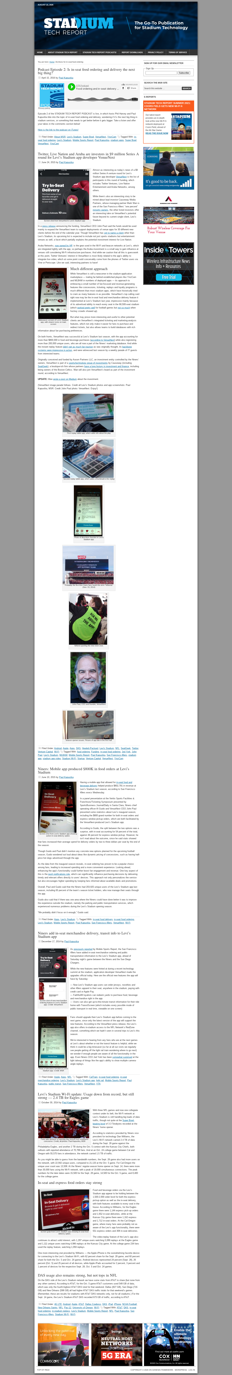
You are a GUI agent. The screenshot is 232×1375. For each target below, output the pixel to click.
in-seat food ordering (110, 751)
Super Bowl (88, 137)
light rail (100, 1080)
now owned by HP (63, 245)
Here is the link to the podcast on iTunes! (58, 130)
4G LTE (58, 1304)
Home (40, 52)
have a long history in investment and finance (106, 366)
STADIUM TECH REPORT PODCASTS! (100, 52)
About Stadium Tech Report (62, 52)
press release (49, 226)
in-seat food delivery (103, 919)
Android (58, 748)
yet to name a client (114, 233)
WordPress (181, 1370)
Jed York (126, 751)
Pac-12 (67, 1307)
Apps (72, 748)
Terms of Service (178, 52)
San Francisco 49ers (117, 755)
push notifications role (59, 874)
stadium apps (117, 140)
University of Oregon (83, 1307)
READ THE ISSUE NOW (157, 133)
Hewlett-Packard (90, 748)
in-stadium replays (61, 1311)
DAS (78, 748)
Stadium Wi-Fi (69, 758)
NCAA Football (129, 1304)
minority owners (100, 210)
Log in (192, 1370)
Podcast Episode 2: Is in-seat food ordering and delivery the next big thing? (86, 71)
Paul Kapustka (66, 78)
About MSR (60, 137)
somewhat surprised (122, 1057)
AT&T (81, 1304)
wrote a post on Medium (65, 379)
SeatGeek (43, 366)
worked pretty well (86, 307)
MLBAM (63, 755)
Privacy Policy (155, 52)
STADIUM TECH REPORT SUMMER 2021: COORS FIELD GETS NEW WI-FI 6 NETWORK (167, 106)
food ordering (83, 751)
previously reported (83, 949)
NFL (117, 748)
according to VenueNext (102, 340)
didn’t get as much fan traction (78, 347)
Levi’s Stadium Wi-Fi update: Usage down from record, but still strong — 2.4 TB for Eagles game (86, 1096)
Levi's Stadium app (85, 1080)
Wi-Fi (56, 751)
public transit (55, 1084)
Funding (95, 751)
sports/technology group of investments (88, 363)
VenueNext (100, 137)
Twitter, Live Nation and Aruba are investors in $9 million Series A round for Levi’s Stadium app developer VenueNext (88, 155)
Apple (65, 748)
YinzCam (111, 137)
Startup (81, 758)
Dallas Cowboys (93, 1304)
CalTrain (93, 1077)
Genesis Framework (162, 1370)
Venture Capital (45, 751)
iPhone (117, 1304)
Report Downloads (132, 52)
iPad (110, 1304)
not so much (124, 307)
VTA (98, 1084)
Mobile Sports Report (64, 11)
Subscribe (184, 73)
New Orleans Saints (47, 1307)
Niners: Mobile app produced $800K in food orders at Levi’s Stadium (83, 770)
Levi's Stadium (74, 137)
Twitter (135, 748)
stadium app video (52, 758)
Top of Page (43, 1370)
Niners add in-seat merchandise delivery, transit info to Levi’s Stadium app (84, 934)
